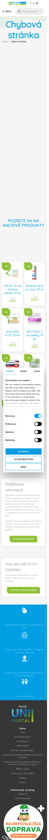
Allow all (23, 451)
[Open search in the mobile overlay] (29, 11)
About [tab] (37, 371)
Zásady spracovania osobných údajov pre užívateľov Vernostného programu (22, 763)
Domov (5, 41)
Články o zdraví (22, 769)
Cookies (22, 782)
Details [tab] (23, 371)
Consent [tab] (10, 371)
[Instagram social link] (33, 3)
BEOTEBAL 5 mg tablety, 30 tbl (34, 335)
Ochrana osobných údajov (22, 750)
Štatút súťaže (22, 746)
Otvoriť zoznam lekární (23, 590)
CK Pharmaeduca (22, 798)
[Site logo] (17, 3)
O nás (22, 732)
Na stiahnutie (22, 741)
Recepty (22, 778)
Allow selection (23, 459)
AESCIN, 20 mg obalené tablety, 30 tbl (12, 289)
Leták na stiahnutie (23, 539)
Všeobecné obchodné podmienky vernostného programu (22, 756)
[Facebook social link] (30, 3)
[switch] (38, 424)
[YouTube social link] (37, 3)
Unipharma (22, 794)
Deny (23, 467)
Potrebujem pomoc (22, 737)
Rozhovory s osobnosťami (22, 773)
